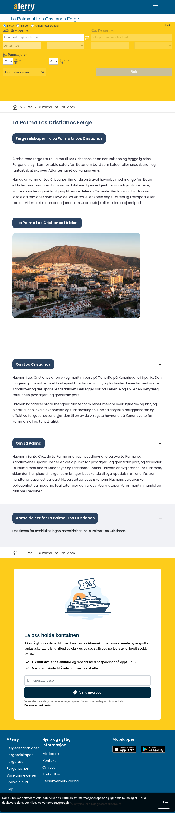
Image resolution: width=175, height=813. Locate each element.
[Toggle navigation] (155, 7)
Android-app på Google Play (153, 749)
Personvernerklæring (38, 705)
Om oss (48, 767)
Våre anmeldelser (22, 775)
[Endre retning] (87, 38)
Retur (10, 25)
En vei (24, 25)
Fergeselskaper (20, 754)
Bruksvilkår (51, 774)
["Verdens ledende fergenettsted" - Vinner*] (24, 7)
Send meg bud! (90, 692)
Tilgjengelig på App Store (124, 749)
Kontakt (49, 760)
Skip (10, 789)
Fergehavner (17, 768)
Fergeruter (16, 761)
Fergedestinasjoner (23, 748)
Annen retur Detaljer (47, 25)
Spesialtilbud (17, 782)
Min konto (50, 753)
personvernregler (59, 802)
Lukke (164, 802)
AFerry (13, 739)
